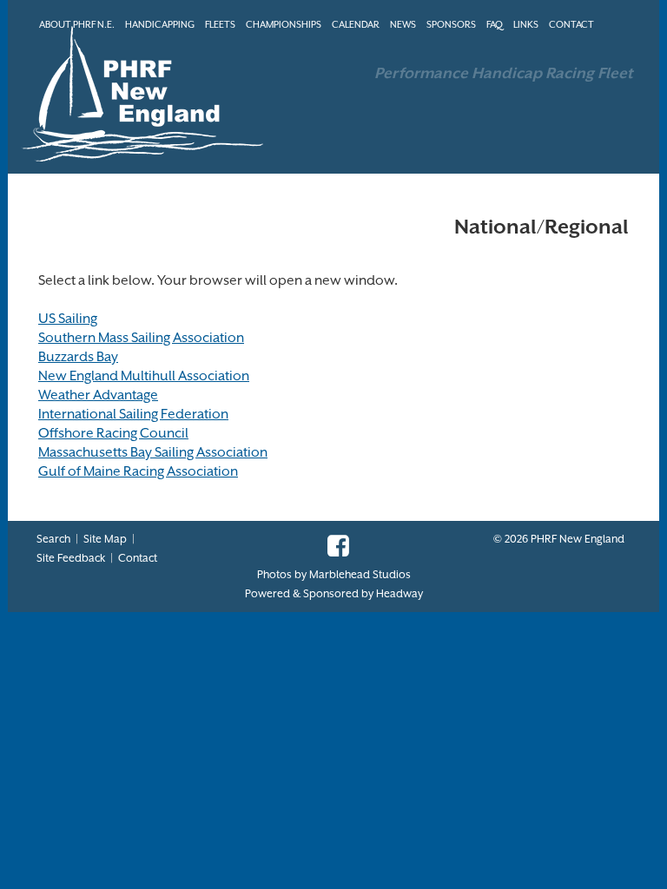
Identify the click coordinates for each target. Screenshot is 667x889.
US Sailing (67, 318)
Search (53, 538)
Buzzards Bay (78, 357)
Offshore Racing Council (113, 433)
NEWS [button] (403, 24)
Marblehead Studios (360, 574)
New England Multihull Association (143, 376)
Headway (399, 593)
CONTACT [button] (571, 24)
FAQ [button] (494, 24)
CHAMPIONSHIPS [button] (283, 24)
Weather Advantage (98, 395)
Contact (137, 557)
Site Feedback (70, 557)
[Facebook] (334, 550)
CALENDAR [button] (356, 24)
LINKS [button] (525, 24)
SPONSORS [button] (451, 24)
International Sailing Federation (133, 414)
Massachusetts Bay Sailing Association (152, 452)
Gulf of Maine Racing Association (138, 471)
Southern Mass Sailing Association (141, 338)
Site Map (105, 538)
